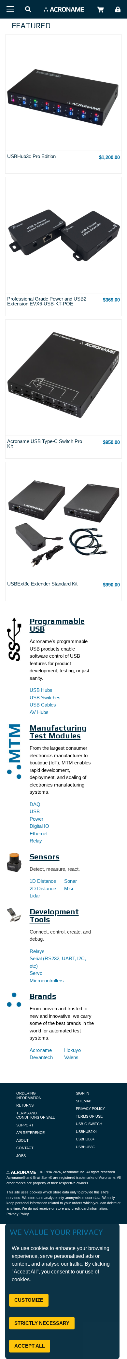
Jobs (21, 1156)
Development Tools (54, 915)
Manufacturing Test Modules (58, 731)
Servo (36, 973)
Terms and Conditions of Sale (35, 1115)
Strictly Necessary (41, 1323)
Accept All (29, 1346)
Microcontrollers (47, 980)
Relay (36, 840)
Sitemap (83, 1101)
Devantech (41, 1057)
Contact (25, 1148)
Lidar (35, 895)
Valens (71, 1057)
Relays (37, 951)
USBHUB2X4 (86, 1132)
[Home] (64, 9)
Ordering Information (28, 1095)
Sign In (82, 1093)
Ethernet (39, 833)
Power (36, 819)
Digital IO (39, 826)
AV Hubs (39, 712)
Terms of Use (89, 1116)
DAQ (35, 804)
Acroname (41, 1050)
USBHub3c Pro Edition (31, 156)
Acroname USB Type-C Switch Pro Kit (44, 443)
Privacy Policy (90, 1108)
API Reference (30, 1133)
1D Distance (43, 881)
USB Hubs (41, 690)
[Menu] (10, 9)
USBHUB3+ (85, 1139)
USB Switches (45, 697)
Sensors (45, 856)
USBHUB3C (85, 1147)
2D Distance (43, 888)
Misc (69, 888)
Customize (28, 1300)
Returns (25, 1105)
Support (25, 1125)
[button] (28, 9)
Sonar (70, 881)
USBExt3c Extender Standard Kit (42, 583)
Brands (43, 996)
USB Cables (43, 704)
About (22, 1140)
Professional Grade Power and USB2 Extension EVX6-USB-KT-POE (46, 301)
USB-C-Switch (89, 1124)
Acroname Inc (74, 1172)
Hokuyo (72, 1050)
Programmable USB (57, 625)
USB (35, 811)
